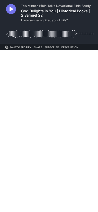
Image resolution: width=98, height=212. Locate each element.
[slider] (41, 32)
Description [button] (69, 47)
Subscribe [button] (52, 47)
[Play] (11, 9)
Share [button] (38, 47)
